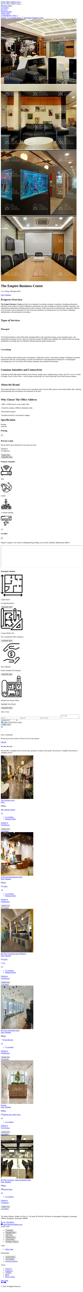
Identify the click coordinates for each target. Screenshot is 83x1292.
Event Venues (10, 1257)
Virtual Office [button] (5, 13)
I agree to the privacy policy (12, 722)
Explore (3, 18)
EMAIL (3, 742)
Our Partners (10, 1259)
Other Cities (9, 1249)
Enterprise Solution (12, 1242)
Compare (4, 15)
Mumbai (8, 295)
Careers (8, 1273)
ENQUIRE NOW (7, 457)
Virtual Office (10, 1239)
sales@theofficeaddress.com (12, 1224)
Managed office (11, 1232)
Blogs (7, 1275)
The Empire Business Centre (33, 18)
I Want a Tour (6, 724)
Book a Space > (12, 15)
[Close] (21, 4)
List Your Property (11, 1261)
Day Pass (9, 1235)
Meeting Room (10, 1237)
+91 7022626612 (8, 1222)
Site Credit (4, 1280)
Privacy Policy (10, 1277)
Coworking (9, 1230)
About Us (8, 1269)
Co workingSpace (14, 18)
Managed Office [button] (6, 6)
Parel (2, 295)
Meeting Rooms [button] (6, 12)
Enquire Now (6, 455)
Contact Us (9, 1271)
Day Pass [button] (4, 10)
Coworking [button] (5, 8)
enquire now (5, 829)
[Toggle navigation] (21, 2)
